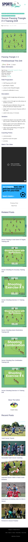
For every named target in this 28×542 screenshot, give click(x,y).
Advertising (14, 536)
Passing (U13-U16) (11, 13)
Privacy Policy (18, 532)
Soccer (13, 15)
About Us (10, 532)
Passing (4, 13)
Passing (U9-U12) (6, 15)
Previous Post (14, 203)
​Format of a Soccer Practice (9, 521)
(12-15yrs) (19, 70)
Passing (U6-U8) (20, 13)
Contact (13, 532)
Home (7, 532)
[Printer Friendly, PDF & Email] (8, 64)
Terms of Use (23, 532)
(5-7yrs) (9, 70)
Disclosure (18, 536)
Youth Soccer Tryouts (7, 438)
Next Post (14, 205)
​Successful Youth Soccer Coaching (11, 458)
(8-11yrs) (14, 70)
